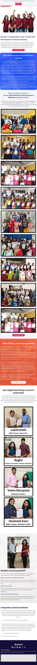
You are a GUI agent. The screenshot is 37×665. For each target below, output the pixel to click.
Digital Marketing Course (15, 60)
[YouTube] (20, 647)
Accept (18, 4)
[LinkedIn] (12, 647)
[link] (18, 10)
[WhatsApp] (24, 647)
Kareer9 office (18, 630)
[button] (1, 466)
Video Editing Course (15, 346)
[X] (22, 647)
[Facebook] (17, 647)
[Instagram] (15, 647)
